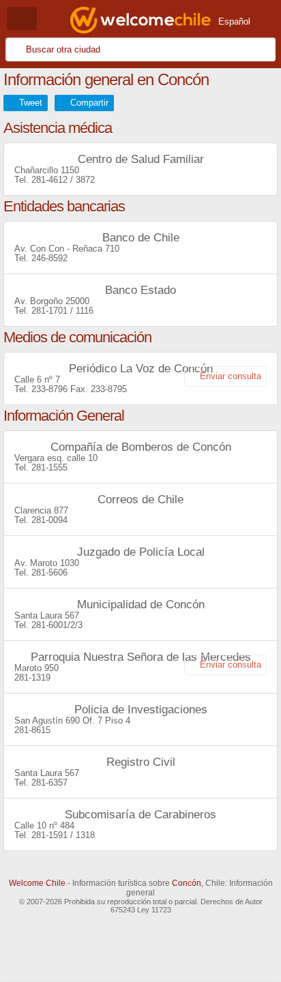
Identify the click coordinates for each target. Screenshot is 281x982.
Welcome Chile (37, 883)
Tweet (30, 103)
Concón (186, 883)
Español (234, 21)
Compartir (89, 103)
